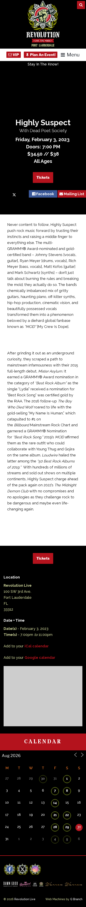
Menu (73, 55)
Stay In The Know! (43, 64)
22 (67, 815)
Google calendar (40, 657)
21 (55, 815)
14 (55, 803)
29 (67, 827)
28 (55, 827)
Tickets (43, 177)
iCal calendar (37, 646)
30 (43, 778)
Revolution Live (24, 899)
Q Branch (76, 899)
